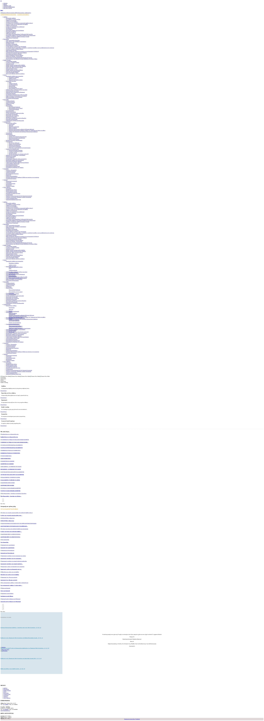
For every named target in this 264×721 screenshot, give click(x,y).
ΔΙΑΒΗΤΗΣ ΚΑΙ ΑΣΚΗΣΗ (7, 463)
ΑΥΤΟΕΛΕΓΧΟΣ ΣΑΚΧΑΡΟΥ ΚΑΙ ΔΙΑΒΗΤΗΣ (12, 474)
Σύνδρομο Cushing (10, 186)
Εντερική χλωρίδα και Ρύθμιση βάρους (14, 49)
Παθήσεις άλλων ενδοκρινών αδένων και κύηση (16, 89)
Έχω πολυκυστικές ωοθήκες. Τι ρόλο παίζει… (11, 585)
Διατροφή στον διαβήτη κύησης (16, 79)
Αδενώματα (8, 182)
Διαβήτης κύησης (12, 78)
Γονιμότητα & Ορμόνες (11, 178)
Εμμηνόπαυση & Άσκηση (11, 165)
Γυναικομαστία (9, 194)
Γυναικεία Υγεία (6, 694)
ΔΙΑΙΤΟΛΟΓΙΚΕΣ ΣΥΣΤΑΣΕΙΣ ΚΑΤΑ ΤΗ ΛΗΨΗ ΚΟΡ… (14, 526)
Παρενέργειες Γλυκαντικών (12, 37)
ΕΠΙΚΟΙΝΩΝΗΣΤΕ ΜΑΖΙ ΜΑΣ (8, 14)
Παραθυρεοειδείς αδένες (11, 189)
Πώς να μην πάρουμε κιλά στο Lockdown (15, 73)
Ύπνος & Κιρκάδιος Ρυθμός (12, 72)
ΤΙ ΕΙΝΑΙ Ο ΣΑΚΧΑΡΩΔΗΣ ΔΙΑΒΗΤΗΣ (10, 490)
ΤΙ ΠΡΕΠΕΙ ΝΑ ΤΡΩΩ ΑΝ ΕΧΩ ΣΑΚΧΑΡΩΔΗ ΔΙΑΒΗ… (14, 442)
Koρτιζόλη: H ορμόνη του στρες (13, 193)
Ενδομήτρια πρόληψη (11, 93)
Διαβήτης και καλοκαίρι (11, 20)
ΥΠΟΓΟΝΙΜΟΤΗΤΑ (6, 458)
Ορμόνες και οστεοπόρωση (15, 144)
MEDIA (5, 4)
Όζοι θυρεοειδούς (13, 87)
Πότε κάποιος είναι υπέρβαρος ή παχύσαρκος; (16, 41)
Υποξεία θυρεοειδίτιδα (14, 109)
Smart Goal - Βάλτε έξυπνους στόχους (14, 67)
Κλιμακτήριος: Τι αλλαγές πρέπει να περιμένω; (16, 158)
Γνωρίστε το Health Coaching (12, 62)
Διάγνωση (11, 125)
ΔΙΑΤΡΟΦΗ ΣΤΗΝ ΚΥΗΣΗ (7, 485)
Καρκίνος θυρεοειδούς (11, 112)
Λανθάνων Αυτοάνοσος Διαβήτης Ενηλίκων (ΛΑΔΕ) (17, 36)
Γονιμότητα (5, 695)
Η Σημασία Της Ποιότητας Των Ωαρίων (15, 167)
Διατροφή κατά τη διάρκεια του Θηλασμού (15, 92)
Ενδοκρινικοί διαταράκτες (11, 176)
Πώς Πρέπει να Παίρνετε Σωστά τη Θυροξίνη (16, 118)
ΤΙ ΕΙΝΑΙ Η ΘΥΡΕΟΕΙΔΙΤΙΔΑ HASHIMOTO (12, 447)
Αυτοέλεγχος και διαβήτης (12, 21)
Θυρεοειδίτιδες (9, 105)
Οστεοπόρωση (12, 135)
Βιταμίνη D (8, 175)
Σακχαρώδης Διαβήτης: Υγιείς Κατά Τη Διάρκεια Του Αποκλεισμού (20, 35)
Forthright (137, 719)
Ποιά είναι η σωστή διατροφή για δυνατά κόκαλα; (20, 147)
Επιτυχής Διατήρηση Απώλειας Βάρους (14, 55)
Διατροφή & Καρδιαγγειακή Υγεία (13, 199)
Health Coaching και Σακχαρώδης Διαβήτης (15, 65)
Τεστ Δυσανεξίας (4, 542)
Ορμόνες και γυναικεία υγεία (12, 149)
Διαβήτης (5, 688)
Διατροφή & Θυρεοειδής (11, 117)
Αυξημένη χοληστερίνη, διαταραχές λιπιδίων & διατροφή (18, 197)
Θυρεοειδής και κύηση (11, 81)
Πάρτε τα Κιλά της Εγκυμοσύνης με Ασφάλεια (16, 96)
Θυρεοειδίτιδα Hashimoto (14, 107)
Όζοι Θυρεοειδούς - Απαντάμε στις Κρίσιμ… (11, 496)
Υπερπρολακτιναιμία (10, 183)
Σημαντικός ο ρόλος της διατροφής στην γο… (11, 569)
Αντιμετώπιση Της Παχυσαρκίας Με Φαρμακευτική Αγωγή (19, 57)
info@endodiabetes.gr (5, 710)
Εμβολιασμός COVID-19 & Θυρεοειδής (15, 120)
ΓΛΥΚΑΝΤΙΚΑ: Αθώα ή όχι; (7, 520)
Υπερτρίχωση (9, 133)
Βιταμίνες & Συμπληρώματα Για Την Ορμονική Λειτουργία (19, 196)
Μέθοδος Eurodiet (10, 42)
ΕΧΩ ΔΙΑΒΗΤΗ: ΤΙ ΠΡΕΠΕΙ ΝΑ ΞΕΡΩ (10, 480)
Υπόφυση (5, 696)
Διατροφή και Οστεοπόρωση (7, 553)
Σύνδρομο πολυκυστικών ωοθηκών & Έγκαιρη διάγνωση (21, 129)
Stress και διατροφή (5, 590)
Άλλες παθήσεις (6, 698)
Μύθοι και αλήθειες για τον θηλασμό (14, 97)
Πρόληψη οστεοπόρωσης (14, 145)
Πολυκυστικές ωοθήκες (11, 123)
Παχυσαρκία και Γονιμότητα (12, 45)
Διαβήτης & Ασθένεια (11, 33)
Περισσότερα (3, 390)
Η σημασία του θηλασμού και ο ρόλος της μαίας (16, 94)
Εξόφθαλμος (9, 104)
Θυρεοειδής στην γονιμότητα (12, 115)
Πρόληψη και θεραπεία (14, 126)
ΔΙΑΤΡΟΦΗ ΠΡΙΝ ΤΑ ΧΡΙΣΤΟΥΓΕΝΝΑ (10, 537)
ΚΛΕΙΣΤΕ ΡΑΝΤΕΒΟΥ (23, 14)
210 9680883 (6, 709)
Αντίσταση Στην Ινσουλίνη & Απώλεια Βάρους (16, 52)
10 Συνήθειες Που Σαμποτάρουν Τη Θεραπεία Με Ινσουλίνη (19, 34)
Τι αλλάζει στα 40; (13, 152)
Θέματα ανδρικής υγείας (11, 191)
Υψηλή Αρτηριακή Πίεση (11, 198)
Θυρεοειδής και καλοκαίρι (12, 114)
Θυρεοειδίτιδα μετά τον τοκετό (15, 88)
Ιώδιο (10, 82)
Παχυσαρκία (6, 689)
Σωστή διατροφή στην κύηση (12, 91)
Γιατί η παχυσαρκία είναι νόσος (13, 40)
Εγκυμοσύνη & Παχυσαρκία (12, 98)
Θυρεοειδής (6, 693)
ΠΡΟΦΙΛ (5, 3)
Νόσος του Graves (10, 103)
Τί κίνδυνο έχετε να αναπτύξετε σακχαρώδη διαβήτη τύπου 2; (19, 23)
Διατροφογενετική (10, 63)
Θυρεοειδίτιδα (12, 86)
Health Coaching (7, 690)
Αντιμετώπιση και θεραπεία (15, 146)
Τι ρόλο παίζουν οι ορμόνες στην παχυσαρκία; (16, 46)
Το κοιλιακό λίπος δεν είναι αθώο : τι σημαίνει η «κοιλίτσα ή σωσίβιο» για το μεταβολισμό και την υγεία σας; (30, 47)
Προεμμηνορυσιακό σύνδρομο (15, 150)
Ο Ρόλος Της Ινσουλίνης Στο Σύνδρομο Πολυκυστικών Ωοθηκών (23, 131)
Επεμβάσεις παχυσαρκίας (11, 44)
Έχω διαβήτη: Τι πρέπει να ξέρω (13, 19)
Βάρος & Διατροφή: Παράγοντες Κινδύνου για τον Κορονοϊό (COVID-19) (22, 51)
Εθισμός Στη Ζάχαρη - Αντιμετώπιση (14, 56)
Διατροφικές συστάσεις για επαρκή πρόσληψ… (12, 563)
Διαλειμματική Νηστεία (11, 50)
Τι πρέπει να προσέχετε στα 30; (16, 151)
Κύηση (4, 691)
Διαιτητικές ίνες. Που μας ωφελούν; (9, 580)
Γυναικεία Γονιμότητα (11, 171)
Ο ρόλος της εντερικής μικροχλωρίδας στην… (11, 515)
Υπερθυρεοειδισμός (13, 84)
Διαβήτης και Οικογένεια (11, 25)
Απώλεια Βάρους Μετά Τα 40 (12, 163)
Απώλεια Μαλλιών (10, 157)
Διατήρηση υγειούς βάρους (7, 596)
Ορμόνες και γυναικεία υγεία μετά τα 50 (17, 136)
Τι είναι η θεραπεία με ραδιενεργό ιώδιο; (15, 113)
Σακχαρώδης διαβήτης (11, 18)
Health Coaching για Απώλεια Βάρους (14, 70)
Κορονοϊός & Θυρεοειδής (11, 119)
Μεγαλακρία (9, 184)
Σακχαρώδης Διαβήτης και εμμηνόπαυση (15, 30)
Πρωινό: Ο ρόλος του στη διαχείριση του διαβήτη (17, 24)
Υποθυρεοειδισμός (13, 83)
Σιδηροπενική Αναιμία (11, 156)
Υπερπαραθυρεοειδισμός (11, 192)
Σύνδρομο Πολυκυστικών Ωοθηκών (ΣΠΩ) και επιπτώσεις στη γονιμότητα (22, 177)
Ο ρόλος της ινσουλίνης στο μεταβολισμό (15, 26)
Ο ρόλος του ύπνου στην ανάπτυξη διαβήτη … (11, 531)
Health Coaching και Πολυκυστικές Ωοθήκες (16, 66)
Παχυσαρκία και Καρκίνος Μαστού (14, 54)
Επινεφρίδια (8, 188)
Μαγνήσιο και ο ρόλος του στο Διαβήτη (10, 574)
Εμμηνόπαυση (9, 134)
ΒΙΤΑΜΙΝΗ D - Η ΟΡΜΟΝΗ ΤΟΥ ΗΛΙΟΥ (11, 469)
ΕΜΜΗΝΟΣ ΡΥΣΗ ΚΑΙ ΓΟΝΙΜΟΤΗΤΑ (10, 453)
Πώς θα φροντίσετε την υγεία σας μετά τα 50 (18, 154)
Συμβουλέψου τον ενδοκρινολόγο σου (9, 437)
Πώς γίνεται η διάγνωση (14, 142)
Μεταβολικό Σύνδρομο (11, 28)
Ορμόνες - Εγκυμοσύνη (11, 170)
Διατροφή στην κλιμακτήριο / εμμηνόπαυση (15, 155)
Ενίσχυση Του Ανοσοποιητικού (13, 71)
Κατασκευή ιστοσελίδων (129, 719)
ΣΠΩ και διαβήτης (13, 128)
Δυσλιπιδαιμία (9, 29)
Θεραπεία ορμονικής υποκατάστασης (17, 137)
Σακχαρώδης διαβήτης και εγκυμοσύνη (14, 76)
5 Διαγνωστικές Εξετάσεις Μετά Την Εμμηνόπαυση (17, 162)
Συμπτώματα (11, 124)
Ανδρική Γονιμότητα (10, 172)
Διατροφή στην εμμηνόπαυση (7, 547)
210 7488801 (6, 704)
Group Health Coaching (11, 61)
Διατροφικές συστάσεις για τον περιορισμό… (11, 558)
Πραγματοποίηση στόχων (11, 68)
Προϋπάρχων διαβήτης (14, 77)
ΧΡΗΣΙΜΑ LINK (7, 5)
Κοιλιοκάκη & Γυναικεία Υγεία (13, 166)
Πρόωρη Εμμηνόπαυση (14, 139)
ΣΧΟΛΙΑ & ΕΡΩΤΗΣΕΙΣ (9, 7)
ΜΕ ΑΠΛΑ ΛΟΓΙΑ (7, 8)
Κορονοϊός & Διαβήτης (11, 31)
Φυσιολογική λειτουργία (11, 181)
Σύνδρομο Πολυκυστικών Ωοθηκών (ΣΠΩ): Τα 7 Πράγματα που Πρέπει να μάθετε (27, 130)
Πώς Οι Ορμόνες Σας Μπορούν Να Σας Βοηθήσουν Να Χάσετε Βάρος (21, 58)
